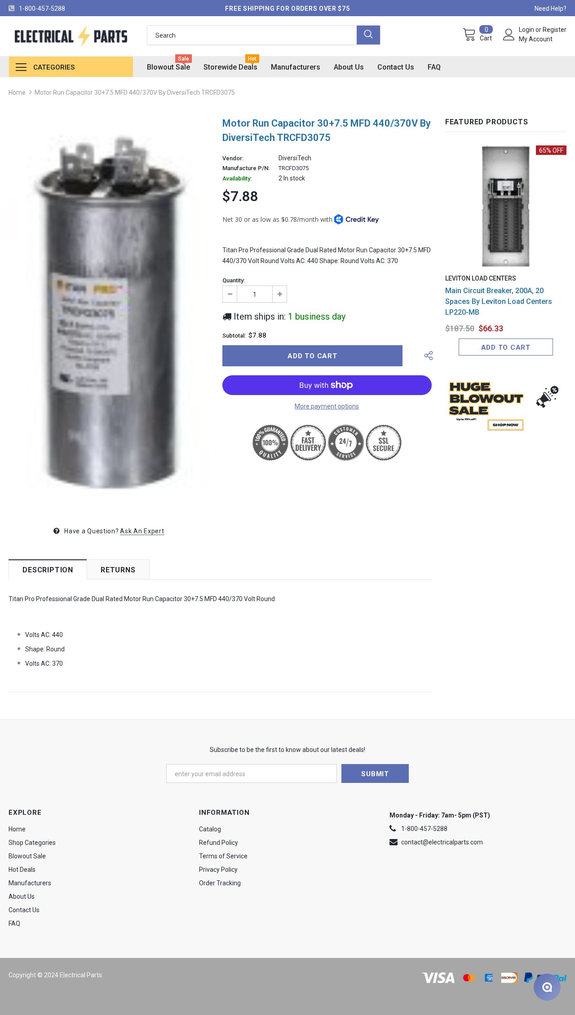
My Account (536, 39)
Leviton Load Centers (480, 278)
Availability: (237, 178)
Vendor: (232, 158)
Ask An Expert (142, 531)
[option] (109, 313)
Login (527, 29)
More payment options (327, 406)
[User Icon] (509, 34)
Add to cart (506, 347)
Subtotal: (234, 336)
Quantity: (233, 280)
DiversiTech (295, 158)
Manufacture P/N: (246, 168)
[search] (252, 35)
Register (554, 29)
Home (17, 92)
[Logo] (71, 36)
